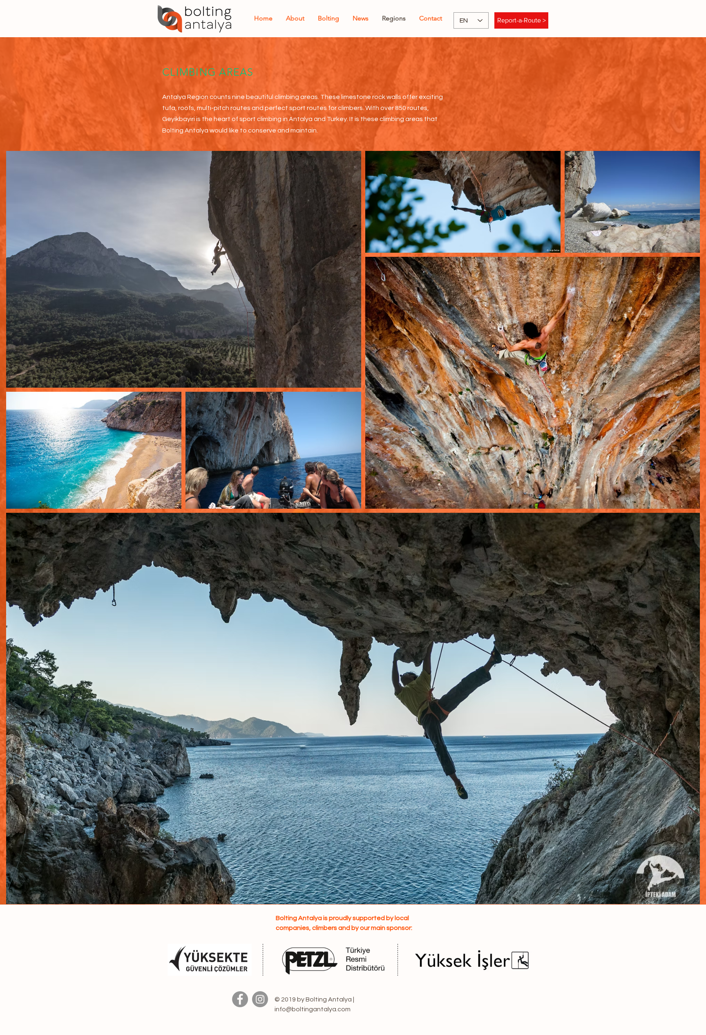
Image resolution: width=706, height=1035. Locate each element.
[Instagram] (260, 999)
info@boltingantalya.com (313, 1009)
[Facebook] (240, 999)
